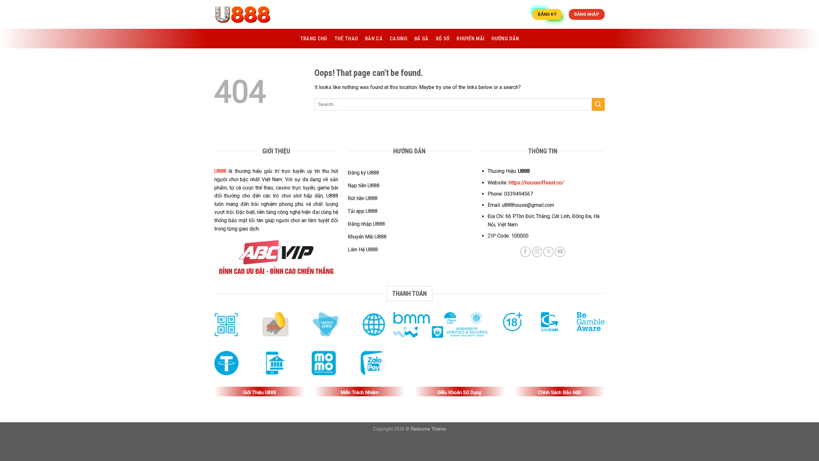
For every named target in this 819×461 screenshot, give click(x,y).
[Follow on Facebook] (525, 252)
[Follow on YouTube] (560, 252)
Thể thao (346, 39)
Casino (398, 39)
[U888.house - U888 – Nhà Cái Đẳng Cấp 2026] (246, 14)
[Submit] (598, 104)
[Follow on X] (548, 252)
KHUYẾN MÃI (470, 39)
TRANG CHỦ (313, 39)
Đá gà (421, 39)
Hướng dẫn (505, 39)
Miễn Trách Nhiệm (359, 392)
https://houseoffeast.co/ (536, 183)
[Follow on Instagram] (537, 252)
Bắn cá (374, 39)
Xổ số (443, 39)
